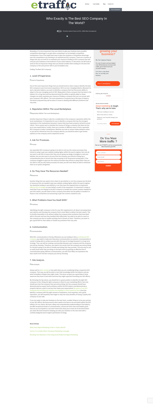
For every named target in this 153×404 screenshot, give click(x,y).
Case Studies (96, 4)
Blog (104, 4)
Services (87, 4)
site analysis (45, 270)
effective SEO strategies (38, 187)
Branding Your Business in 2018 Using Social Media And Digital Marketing (54, 335)
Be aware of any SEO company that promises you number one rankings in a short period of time (58, 289)
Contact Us (110, 4)
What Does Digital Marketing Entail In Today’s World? (48, 327)
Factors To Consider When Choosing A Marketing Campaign (49, 331)
